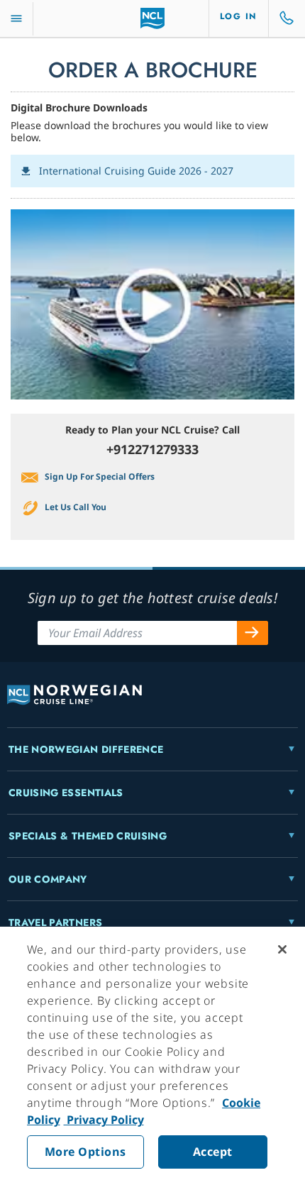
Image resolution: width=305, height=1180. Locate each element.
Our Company (48, 879)
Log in (238, 16)
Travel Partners (55, 922)
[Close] (282, 949)
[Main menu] (16, 18)
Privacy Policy (104, 1119)
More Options (85, 1151)
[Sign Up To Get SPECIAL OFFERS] (252, 633)
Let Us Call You (75, 507)
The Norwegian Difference (86, 749)
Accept (213, 1151)
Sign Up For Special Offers (100, 476)
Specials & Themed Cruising (88, 836)
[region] (152, 1053)
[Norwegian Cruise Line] (152, 18)
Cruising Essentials (66, 792)
